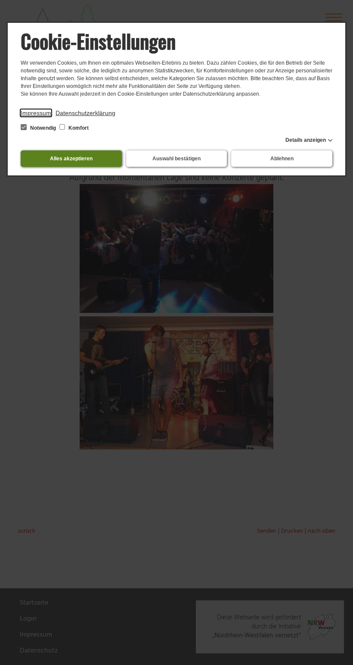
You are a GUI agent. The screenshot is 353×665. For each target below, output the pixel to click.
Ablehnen (282, 159)
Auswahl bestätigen (176, 159)
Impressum (36, 112)
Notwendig (43, 128)
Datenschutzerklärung (85, 112)
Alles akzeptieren (71, 159)
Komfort (78, 128)
